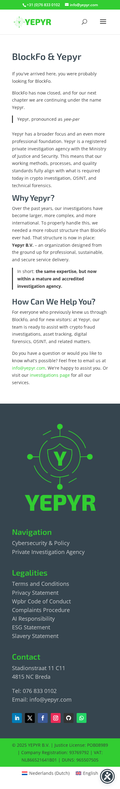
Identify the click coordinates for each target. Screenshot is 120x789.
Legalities (29, 572)
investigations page (50, 375)
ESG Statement (31, 627)
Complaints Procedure (41, 610)
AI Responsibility (33, 618)
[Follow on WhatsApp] (81, 718)
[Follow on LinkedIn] (17, 718)
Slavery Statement (35, 636)
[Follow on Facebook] (30, 718)
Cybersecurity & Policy (41, 543)
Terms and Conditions (40, 583)
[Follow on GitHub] (69, 718)
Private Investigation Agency (48, 552)
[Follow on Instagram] (56, 718)
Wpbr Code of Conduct (41, 601)
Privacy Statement (35, 592)
